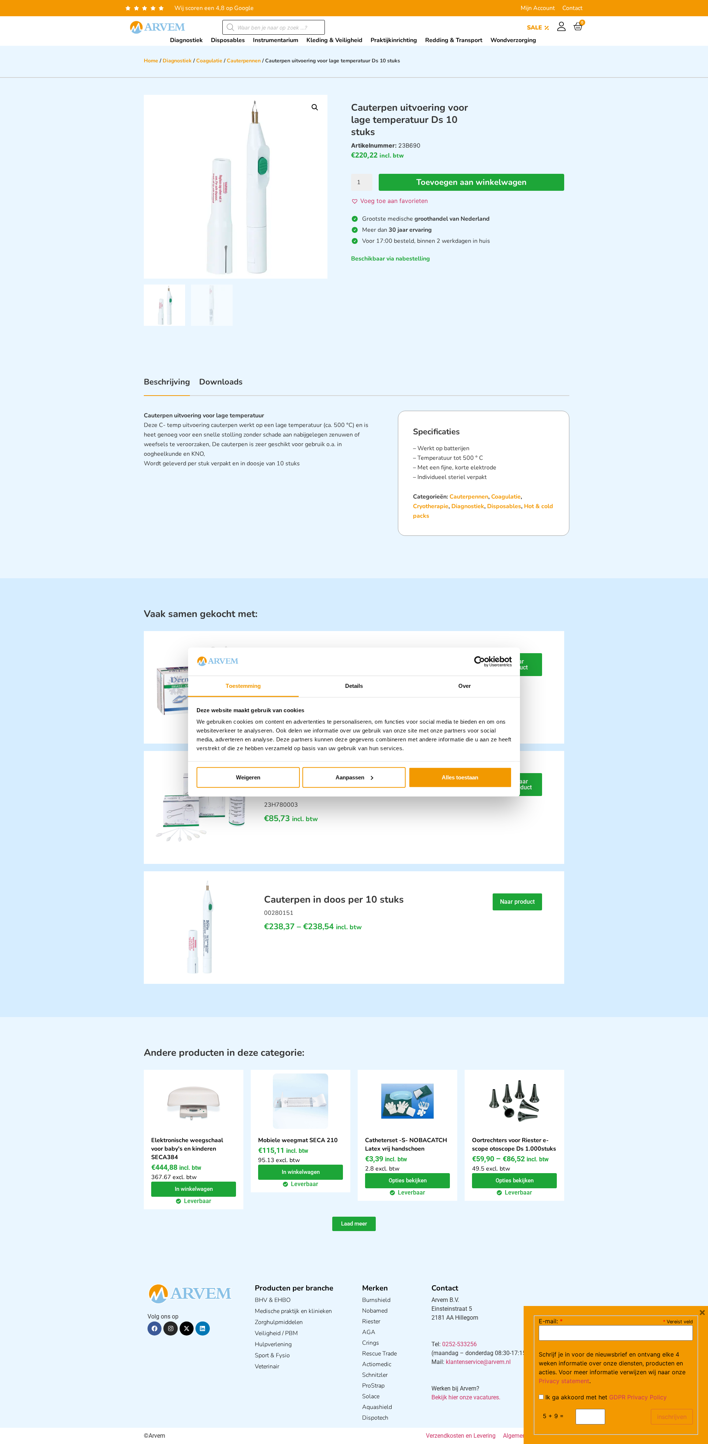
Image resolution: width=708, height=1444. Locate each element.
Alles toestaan (460, 777)
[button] (315, 107)
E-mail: (551, 1321)
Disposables (504, 506)
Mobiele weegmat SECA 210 (298, 1140)
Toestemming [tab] (243, 686)
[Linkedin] (202, 1328)
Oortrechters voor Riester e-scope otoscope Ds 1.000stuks (514, 1144)
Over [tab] (464, 686)
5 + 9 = (553, 1416)
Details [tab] (354, 686)
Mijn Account (538, 8)
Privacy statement (564, 1381)
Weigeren (248, 777)
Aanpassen (350, 777)
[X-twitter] (187, 1328)
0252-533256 (459, 1344)
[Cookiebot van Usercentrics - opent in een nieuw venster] (479, 661)
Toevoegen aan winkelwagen (471, 182)
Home (151, 60)
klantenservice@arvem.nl (478, 1361)
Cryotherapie (430, 506)
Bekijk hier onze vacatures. (465, 1397)
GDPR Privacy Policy (638, 1397)
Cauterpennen (244, 60)
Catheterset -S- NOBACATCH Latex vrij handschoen (406, 1144)
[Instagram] (170, 1328)
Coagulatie (209, 60)
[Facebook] (155, 1328)
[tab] (167, 386)
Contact (572, 8)
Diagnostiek (177, 60)
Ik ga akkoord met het (605, 1397)
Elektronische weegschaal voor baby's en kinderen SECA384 (187, 1148)
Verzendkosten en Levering (461, 1435)
